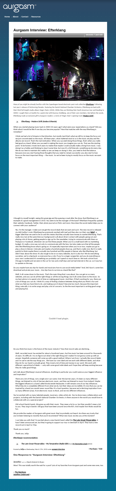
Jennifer (17, 462)
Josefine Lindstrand (21, 475)
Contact (24, 17)
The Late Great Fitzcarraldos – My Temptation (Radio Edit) (45, 444)
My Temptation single (79, 444)
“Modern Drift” (88, 116)
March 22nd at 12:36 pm (35, 462)
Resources (36, 17)
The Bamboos (20, 472)
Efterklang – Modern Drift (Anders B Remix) (39, 122)
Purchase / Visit (95, 449)
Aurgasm (22, 8)
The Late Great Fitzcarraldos (84, 420)
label (92, 232)
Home (7, 17)
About (15, 17)
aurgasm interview (58, 449)
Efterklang (90, 104)
